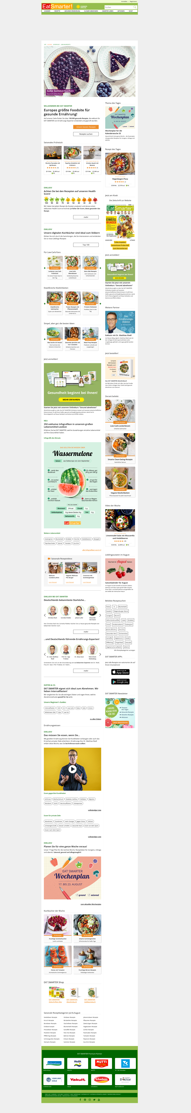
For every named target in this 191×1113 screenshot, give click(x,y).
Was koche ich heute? (54, 342)
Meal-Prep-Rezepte (90, 342)
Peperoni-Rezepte (89, 1039)
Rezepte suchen (86, 134)
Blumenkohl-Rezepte (70, 1026)
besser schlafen (64, 826)
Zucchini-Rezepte (89, 1042)
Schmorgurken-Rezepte (51, 1039)
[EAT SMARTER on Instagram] (90, 1099)
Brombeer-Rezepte (50, 1023)
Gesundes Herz (111, 633)
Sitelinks (60, 1094)
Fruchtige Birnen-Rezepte (87, 970)
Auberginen (49, 539)
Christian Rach (52, 618)
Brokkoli (68, 539)
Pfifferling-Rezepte (50, 1036)
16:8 (58, 708)
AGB (71, 1094)
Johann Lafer (79, 618)
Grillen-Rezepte (88, 1030)
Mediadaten (66, 1096)
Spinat (60, 543)
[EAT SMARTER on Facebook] (80, 1099)
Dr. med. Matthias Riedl (52, 658)
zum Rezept (53, 582)
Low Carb (70, 708)
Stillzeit (90, 821)
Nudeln (108, 611)
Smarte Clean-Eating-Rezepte (120, 459)
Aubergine (128, 625)
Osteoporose (78, 803)
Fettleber (83, 799)
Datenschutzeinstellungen (98, 1094)
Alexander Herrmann (92, 619)
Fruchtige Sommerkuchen (57, 939)
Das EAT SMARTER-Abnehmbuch (116, 381)
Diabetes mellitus (71, 799)
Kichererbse (123, 633)
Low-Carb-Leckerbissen (120, 426)
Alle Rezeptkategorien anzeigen (124, 650)
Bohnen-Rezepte (69, 1036)
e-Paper (132, 240)
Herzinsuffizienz (65, 803)
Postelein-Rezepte (50, 1033)
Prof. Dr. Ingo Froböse (66, 658)
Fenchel (76, 539)
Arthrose (48, 799)
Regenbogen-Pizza (120, 179)
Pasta (108, 607)
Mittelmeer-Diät (50, 712)
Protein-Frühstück (90, 307)
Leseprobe (108, 240)
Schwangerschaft (50, 826)
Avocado (128, 642)
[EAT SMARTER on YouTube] (99, 1099)
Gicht (55, 803)
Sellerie (126, 647)
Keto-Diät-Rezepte (90, 271)
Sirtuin (90, 708)
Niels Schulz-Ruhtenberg (92, 658)
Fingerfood (119, 642)
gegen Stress (81, 821)
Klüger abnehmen (91, 11)
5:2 (64, 708)
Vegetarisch (119, 638)
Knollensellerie (118, 625)
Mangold (97, 539)
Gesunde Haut (77, 826)
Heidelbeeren (86, 539)
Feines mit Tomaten (57, 970)
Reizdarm (48, 803)
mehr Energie (69, 821)
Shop (131, 11)
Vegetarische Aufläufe (113, 647)
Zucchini (76, 543)
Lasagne (109, 616)
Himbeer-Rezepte (69, 1017)
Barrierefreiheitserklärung (53, 1096)
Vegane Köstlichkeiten (120, 493)
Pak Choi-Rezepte (69, 1033)
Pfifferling (109, 642)
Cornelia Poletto (66, 618)
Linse (108, 625)
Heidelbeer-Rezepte (50, 1017)
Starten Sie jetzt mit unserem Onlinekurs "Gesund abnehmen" (70, 407)
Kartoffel (109, 638)
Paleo (78, 708)
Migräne (91, 799)
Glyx (59, 712)
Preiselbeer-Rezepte (50, 1030)
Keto (84, 708)
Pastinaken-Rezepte (89, 1033)
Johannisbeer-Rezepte (90, 1017)
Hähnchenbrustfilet (112, 620)
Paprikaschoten (50, 543)
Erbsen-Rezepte (69, 1039)
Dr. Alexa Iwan (79, 657)
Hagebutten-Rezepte (90, 1026)
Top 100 (86, 245)
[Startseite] (57, 6)
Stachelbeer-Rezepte (70, 1023)
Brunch (117, 616)
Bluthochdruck (58, 799)
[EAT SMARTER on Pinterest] (85, 1099)
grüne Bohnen (111, 629)
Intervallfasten (50, 708)
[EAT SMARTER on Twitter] (94, 1099)
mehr (86, 217)
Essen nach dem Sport (52, 830)
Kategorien (74, 1096)
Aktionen (121, 11)
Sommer (47, 11)
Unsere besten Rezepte (86, 127)
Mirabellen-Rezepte (70, 1020)
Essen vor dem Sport (91, 826)
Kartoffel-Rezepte (69, 1030)
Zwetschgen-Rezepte (90, 1023)
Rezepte (57, 11)
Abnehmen (48, 821)
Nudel (127, 638)
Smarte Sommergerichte (87, 939)
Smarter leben (107, 11)
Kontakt (66, 1094)
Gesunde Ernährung (72, 11)
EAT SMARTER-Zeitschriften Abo (55, 1001)
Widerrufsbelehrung (114, 1094)
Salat (123, 620)
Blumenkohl (59, 539)
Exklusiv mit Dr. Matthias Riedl (118, 335)
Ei (114, 607)
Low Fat (66, 712)
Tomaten (68, 543)
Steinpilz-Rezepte (50, 1042)
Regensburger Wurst (121, 611)
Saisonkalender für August (116, 583)
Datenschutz (85, 1094)
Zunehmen (58, 821)
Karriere (54, 1094)
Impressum (77, 1094)
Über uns (47, 1094)
